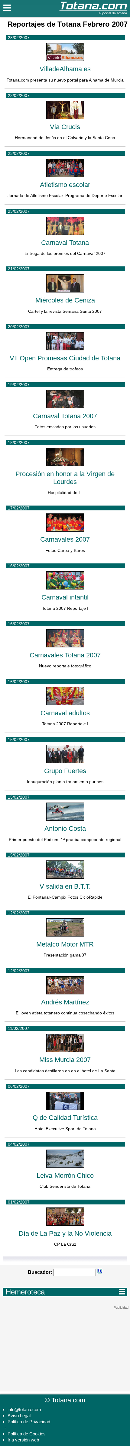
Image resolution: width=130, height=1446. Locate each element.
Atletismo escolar (65, 185)
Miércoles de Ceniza (65, 300)
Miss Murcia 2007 (65, 1060)
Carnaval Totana (65, 242)
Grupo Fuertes (65, 771)
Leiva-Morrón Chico (65, 1175)
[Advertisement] (65, 1347)
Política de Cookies (27, 1433)
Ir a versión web (23, 1439)
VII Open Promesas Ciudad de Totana (65, 358)
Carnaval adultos (65, 713)
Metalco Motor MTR (65, 944)
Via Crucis (65, 127)
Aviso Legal (19, 1415)
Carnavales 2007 (65, 539)
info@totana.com (24, 1409)
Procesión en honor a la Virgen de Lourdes (65, 478)
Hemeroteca (65, 1292)
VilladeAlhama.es (65, 69)
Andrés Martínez (65, 1002)
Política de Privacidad (29, 1421)
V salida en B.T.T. (65, 886)
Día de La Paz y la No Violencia (65, 1233)
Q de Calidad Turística (65, 1117)
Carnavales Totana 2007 (65, 655)
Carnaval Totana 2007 (65, 416)
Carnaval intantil (65, 597)
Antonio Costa (65, 828)
